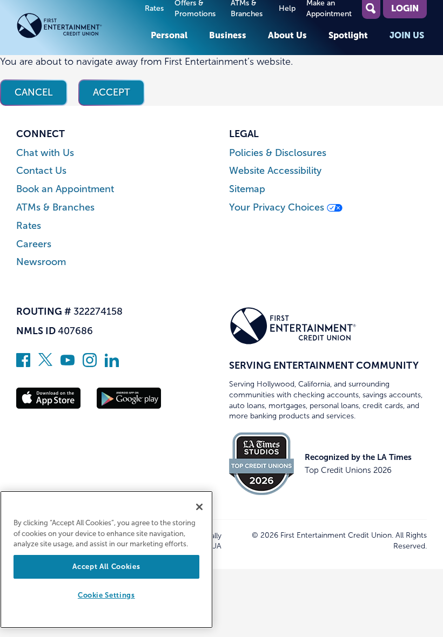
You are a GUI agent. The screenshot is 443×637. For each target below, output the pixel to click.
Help (287, 8)
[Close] (199, 507)
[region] (106, 559)
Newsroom (41, 262)
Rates (154, 8)
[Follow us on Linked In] (112, 363)
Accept (111, 92)
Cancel (34, 92)
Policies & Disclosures (277, 153)
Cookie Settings (106, 595)
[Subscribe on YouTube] (68, 363)
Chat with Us (45, 153)
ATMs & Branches (55, 207)
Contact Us (41, 171)
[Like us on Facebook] (23, 363)
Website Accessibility (275, 171)
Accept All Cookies (106, 567)
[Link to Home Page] (77, 27)
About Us (287, 35)
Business (227, 35)
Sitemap (247, 189)
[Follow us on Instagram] (90, 363)
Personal (169, 35)
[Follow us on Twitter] (45, 363)
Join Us (407, 35)
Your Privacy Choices (278, 207)
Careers (33, 244)
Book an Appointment (65, 189)
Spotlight (348, 35)
